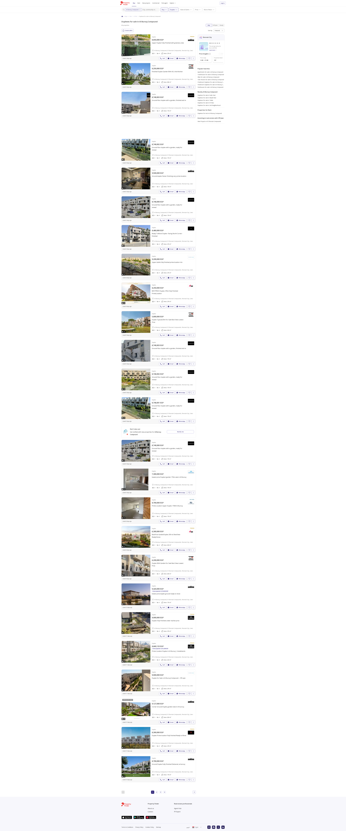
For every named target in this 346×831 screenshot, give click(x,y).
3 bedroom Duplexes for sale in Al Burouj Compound (213, 82)
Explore (172, 3)
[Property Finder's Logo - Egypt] (125, 3)
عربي (188, 827)
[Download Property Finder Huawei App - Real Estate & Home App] (151, 817)
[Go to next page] (194, 792)
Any (209, 25)
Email (171, 58)
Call (163, 58)
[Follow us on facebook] (213, 827)
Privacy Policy (139, 827)
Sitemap (158, 827)
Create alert (128, 30)
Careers (150, 812)
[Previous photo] (123, 45)
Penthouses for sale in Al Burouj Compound (210, 87)
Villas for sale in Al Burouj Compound (208, 77)
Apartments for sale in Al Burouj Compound (210, 72)
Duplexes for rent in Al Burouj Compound (210, 113)
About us (151, 808)
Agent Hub (177, 808)
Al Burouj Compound (132, 9)
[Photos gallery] (136, 45)
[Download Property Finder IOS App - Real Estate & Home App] (126, 817)
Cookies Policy (149, 827)
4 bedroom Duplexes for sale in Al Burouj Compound (213, 84)
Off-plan (215, 25)
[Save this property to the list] (189, 58)
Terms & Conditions (127, 827)
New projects (146, 3)
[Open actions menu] (193, 58)
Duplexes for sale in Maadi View (207, 98)
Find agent (164, 3)
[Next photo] (148, 45)
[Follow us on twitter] (218, 827)
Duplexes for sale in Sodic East (207, 95)
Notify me (180, 432)
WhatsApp (182, 58)
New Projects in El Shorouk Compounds (209, 121)
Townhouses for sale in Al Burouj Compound (211, 74)
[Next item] (222, 54)
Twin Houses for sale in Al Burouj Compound (211, 79)
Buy (134, 3)
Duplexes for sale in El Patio (206, 103)
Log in (223, 3)
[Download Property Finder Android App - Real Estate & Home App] (139, 817)
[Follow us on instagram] (209, 827)
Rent (138, 3)
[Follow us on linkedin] (223, 827)
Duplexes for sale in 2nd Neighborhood (209, 105)
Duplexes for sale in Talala (205, 100)
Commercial (155, 3)
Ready (221, 25)
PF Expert (177, 812)
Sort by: (210, 30)
